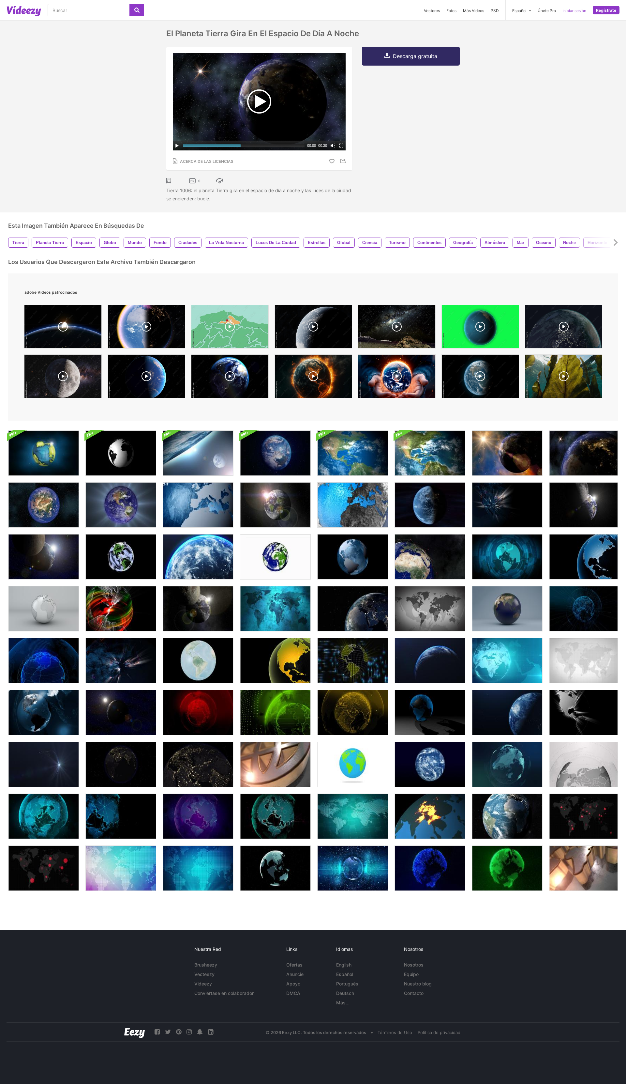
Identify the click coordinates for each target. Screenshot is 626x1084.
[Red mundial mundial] (507, 660)
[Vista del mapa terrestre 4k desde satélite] (430, 453)
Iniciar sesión (574, 10)
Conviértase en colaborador (224, 993)
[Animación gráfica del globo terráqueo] (352, 505)
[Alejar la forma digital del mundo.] (583, 608)
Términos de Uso (395, 1032)
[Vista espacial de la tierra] (352, 608)
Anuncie (295, 974)
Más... (343, 1002)
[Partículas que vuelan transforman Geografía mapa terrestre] (198, 660)
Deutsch (345, 993)
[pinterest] (178, 1032)
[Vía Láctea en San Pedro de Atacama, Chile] (396, 328)
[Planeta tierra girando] (563, 328)
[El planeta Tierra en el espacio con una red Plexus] (430, 557)
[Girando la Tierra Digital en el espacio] (352, 868)
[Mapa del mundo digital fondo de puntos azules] (198, 868)
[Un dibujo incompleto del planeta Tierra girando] (120, 557)
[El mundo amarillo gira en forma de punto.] (352, 712)
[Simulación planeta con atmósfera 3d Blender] (313, 328)
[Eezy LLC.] (134, 1032)
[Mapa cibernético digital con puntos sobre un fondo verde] (352, 816)
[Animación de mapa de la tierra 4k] (352, 453)
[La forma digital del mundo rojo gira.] (198, 712)
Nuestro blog (418, 983)
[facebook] (157, 1032)
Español (344, 974)
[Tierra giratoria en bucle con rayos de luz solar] (43, 764)
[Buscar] (136, 10)
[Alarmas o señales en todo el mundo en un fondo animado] (43, 868)
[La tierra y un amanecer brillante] (430, 660)
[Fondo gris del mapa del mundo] (430, 608)
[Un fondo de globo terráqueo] (198, 505)
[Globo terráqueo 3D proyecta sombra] (430, 712)
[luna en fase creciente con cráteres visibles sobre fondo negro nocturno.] (62, 378)
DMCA (293, 993)
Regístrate (606, 10)
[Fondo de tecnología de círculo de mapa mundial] (507, 557)
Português (347, 983)
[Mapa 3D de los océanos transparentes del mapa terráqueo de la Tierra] (583, 868)
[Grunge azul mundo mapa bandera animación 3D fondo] (275, 608)
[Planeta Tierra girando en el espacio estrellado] (275, 505)
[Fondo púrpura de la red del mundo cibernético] (198, 816)
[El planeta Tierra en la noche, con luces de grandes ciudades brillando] (507, 505)
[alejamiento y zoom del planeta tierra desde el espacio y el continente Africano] (229, 378)
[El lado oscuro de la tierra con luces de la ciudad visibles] (120, 764)
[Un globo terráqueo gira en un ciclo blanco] (43, 608)
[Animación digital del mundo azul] (507, 764)
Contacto (414, 993)
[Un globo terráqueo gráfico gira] (275, 660)
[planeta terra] (480, 378)
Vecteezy (204, 974)
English (343, 965)
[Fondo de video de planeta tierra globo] (43, 712)
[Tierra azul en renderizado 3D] (430, 764)
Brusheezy (205, 965)
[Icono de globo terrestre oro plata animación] (275, 764)
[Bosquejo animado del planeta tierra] (275, 557)
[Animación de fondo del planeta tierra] (43, 453)
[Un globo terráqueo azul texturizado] (583, 557)
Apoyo (293, 983)
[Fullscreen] (341, 145)
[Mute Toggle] (332, 145)
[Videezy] (24, 11)
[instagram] (189, 1032)
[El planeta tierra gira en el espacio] (430, 505)
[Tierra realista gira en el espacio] (275, 453)
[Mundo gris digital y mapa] (583, 764)
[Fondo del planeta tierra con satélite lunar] (198, 453)
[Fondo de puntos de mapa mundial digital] (120, 868)
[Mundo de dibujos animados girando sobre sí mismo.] (352, 764)
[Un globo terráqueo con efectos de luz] (120, 608)
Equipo (411, 974)
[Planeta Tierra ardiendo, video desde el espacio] (313, 378)
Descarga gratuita (415, 56)
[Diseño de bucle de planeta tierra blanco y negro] (120, 453)
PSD (495, 10)
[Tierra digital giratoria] (275, 868)
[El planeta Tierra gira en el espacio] (43, 505)
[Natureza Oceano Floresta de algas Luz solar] (563, 378)
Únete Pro (547, 10)
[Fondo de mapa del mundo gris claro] (583, 660)
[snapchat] (200, 1032)
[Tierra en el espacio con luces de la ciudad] (120, 660)
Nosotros (414, 965)
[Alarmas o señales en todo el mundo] (583, 816)
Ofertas (294, 965)
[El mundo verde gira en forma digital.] (275, 712)
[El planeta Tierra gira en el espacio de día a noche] (507, 453)
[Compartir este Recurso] (344, 161)
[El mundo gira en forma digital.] (43, 660)
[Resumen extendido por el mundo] (430, 816)
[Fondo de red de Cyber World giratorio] (43, 816)
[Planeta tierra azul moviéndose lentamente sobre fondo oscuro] (507, 712)
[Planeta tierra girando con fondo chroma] (480, 328)
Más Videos (473, 10)
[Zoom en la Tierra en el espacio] (198, 557)
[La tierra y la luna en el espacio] (43, 557)
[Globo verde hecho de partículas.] (507, 868)
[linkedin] (210, 1032)
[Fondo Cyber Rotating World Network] (275, 816)
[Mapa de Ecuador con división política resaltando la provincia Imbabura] (229, 328)
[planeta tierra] (62, 328)
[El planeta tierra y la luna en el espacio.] (198, 608)
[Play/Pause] (177, 145)
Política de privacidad (439, 1032)
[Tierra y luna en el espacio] (120, 712)
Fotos (451, 10)
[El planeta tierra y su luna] (583, 505)
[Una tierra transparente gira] (352, 557)
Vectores (432, 10)
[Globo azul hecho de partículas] (430, 868)
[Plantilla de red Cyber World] (120, 816)
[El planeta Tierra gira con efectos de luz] (120, 505)
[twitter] (168, 1032)
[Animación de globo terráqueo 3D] (507, 608)
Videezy (203, 983)
